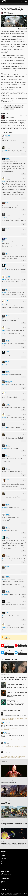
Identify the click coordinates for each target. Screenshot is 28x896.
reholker (7, 514)
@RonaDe (4, 304)
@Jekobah (4, 181)
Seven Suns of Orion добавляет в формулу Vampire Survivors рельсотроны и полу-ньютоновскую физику (13, 845)
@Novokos (4, 417)
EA (22, 105)
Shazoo (3, 881)
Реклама (3, 856)
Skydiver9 (7, 158)
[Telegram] (3, 889)
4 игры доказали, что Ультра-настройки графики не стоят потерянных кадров (13, 781)
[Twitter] (6, 889)
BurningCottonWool (7, 722)
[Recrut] (3, 537)
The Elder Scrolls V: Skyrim (14, 691)
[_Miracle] (2, 743)
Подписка (3, 873)
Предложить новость (6, 874)
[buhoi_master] (3, 214)
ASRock (6, 601)
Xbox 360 (9, 105)
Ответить (24, 136)
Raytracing (4, 779)
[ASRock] (3, 601)
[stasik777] (3, 613)
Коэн (5, 12)
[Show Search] (18, 1)
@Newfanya (4, 150)
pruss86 (7, 504)
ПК (5, 105)
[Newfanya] (3, 136)
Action (2, 841)
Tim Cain (3, 798)
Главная (3, 855)
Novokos (7, 404)
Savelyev (7, 455)
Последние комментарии (10, 711)
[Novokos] (3, 404)
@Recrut (4, 627)
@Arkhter (4, 279)
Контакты (3, 858)
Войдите (6, 637)
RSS (2, 863)
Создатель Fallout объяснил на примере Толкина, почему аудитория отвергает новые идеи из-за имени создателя (13, 802)
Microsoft (6, 107)
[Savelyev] (3, 455)
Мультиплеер (18, 105)
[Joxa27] (3, 203)
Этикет (3, 860)
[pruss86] (3, 505)
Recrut (6, 537)
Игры (11, 107)
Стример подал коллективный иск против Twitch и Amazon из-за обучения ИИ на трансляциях (14, 719)
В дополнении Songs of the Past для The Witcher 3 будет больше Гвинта (13, 747)
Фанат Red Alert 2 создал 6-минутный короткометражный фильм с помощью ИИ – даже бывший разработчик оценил (17, 686)
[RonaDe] (3, 229)
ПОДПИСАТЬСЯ (9, 647)
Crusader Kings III (5, 674)
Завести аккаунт (5, 871)
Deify (6, 468)
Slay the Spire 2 (11, 700)
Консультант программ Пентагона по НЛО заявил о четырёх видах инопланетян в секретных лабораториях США (13, 757)
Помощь (3, 861)
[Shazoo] (4, 1)
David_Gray (7, 479)
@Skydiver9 (4, 217)
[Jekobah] (3, 147)
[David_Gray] (3, 480)
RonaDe (7, 228)
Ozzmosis (5, 732)
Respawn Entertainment (18, 107)
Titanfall (11, 109)
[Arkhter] (3, 239)
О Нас (2, 853)
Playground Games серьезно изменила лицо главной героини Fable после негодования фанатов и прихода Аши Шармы (13, 738)
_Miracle (5, 742)
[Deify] (3, 468)
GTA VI (2, 820)
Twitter (7, 12)
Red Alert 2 (10, 683)
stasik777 (7, 612)
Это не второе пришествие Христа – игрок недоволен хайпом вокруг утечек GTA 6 (13, 729)
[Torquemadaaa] (3, 362)
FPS (13, 105)
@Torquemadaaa (6, 374)
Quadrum (5, 713)
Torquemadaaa (8, 361)
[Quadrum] (2, 713)
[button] (3, 4)
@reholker (4, 558)
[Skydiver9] (3, 159)
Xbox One (6, 109)
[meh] (2, 752)
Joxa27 (6, 202)
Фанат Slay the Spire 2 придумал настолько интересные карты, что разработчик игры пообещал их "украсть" (15, 703)
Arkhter (6, 238)
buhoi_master (8, 214)
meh (4, 751)
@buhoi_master (5, 268)
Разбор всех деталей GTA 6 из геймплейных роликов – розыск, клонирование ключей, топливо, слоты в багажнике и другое (14, 823)
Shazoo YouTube (5, 882)
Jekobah (7, 147)
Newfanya (7, 135)
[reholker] (3, 514)
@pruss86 (4, 579)
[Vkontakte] (8, 889)
